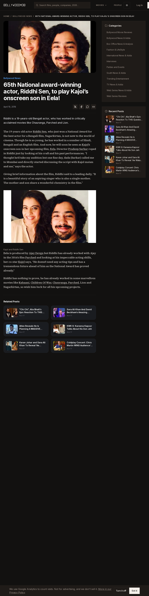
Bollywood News (22, 16)
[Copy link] (93, 106)
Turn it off (121, 590)
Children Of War (41, 282)
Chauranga (60, 282)
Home (6, 16)
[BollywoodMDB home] (14, 5)
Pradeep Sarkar (78, 149)
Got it (134, 590)
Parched (30, 257)
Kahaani (24, 282)
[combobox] (63, 5)
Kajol (85, 144)
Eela (52, 149)
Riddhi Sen (40, 131)
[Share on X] (75, 106)
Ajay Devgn (36, 253)
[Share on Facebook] (81, 106)
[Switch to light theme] (127, 5)
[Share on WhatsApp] (87, 106)
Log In (139, 5)
